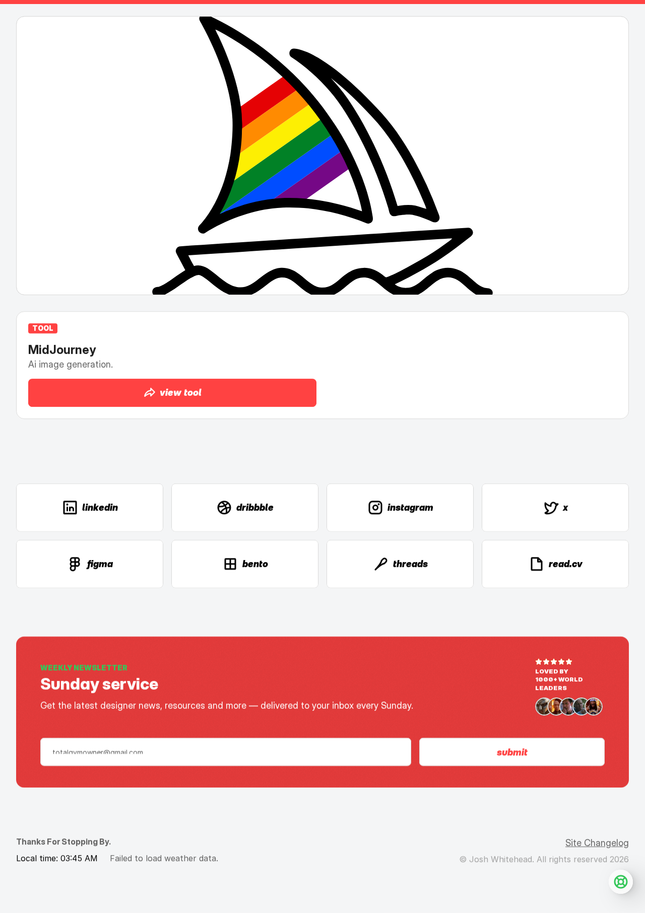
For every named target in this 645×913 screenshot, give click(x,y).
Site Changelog (597, 842)
